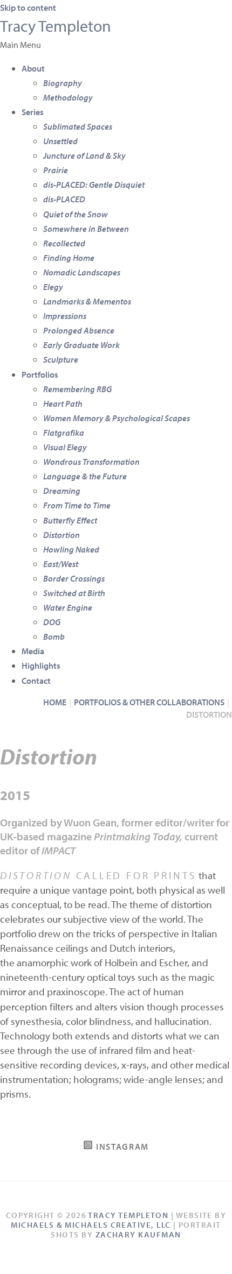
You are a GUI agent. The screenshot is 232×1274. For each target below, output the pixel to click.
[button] (116, 44)
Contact (36, 680)
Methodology (68, 97)
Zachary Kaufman (138, 1234)
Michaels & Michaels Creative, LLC (90, 1225)
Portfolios (40, 374)
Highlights (41, 665)
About (33, 68)
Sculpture (60, 359)
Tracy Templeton (55, 26)
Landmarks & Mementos (87, 301)
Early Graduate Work (81, 344)
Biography (62, 82)
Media (33, 650)
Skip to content (28, 7)
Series (33, 111)
